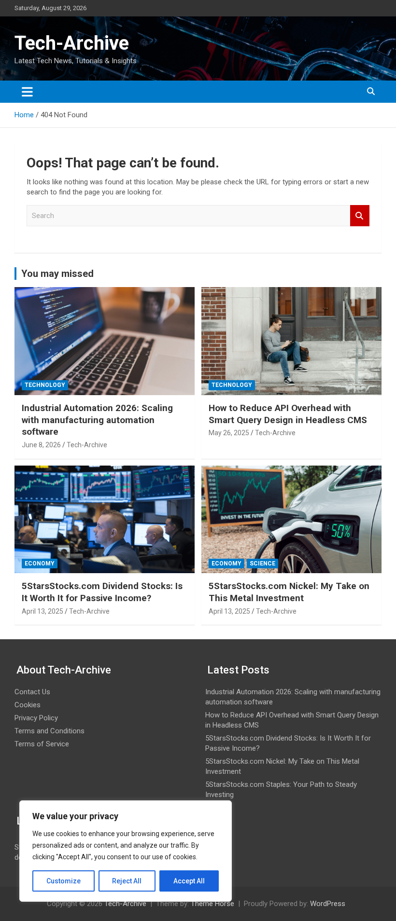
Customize (63, 881)
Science (262, 563)
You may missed (57, 273)
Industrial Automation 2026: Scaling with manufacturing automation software (97, 419)
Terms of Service (41, 744)
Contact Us (32, 691)
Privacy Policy (36, 718)
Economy (40, 563)
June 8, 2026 (41, 445)
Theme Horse (212, 903)
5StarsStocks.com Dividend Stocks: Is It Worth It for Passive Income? (102, 592)
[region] (125, 851)
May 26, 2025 (229, 433)
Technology (45, 385)
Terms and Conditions (49, 731)
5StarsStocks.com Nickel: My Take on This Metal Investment (289, 592)
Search (359, 216)
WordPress (327, 903)
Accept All (189, 881)
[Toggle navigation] (27, 92)
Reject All (126, 881)
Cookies (27, 705)
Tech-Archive (71, 43)
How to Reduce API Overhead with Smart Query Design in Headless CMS (288, 414)
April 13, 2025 (42, 611)
